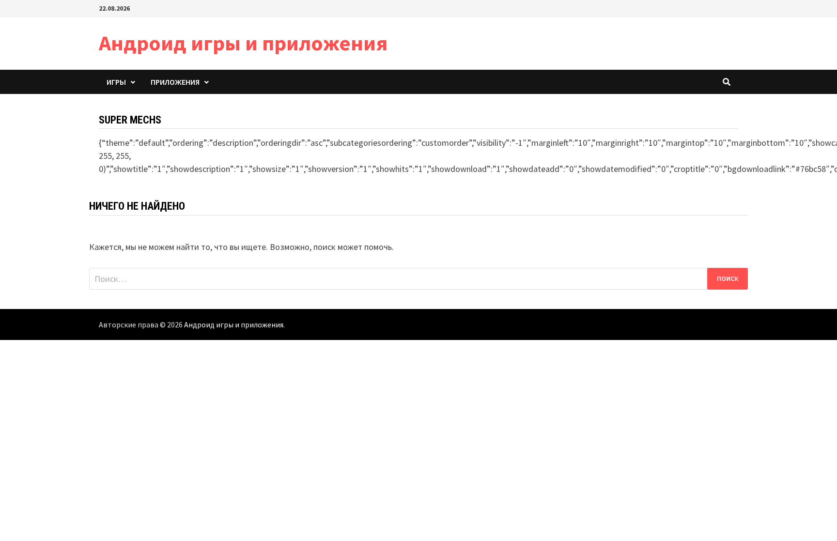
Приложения (175, 82)
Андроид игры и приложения (243, 43)
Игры (116, 82)
